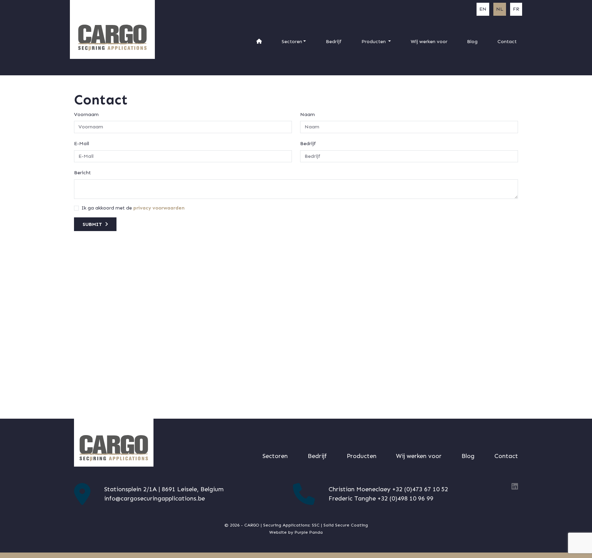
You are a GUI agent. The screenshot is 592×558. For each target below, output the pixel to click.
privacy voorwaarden (159, 208)
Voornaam (86, 114)
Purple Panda (309, 532)
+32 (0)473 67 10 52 (420, 489)
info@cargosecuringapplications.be (154, 498)
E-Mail (81, 143)
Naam (307, 114)
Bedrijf (308, 143)
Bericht (82, 172)
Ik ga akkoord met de (107, 208)
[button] (294, 41)
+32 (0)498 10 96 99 (405, 498)
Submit (92, 224)
